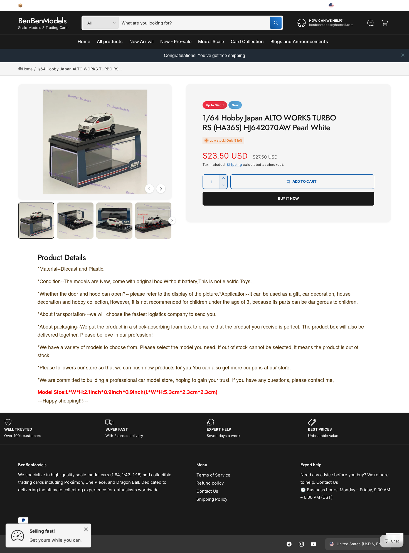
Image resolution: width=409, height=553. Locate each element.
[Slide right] (160, 188)
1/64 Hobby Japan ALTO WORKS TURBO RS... (79, 68)
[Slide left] (149, 188)
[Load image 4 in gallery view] (153, 221)
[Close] (86, 529)
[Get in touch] (370, 23)
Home (27, 68)
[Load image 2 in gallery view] (75, 221)
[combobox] (201, 23)
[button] (385, 23)
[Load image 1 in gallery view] (36, 221)
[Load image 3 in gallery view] (114, 221)
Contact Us (207, 491)
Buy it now (288, 198)
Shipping (234, 164)
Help (315, 5)
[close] (403, 55)
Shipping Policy (211, 499)
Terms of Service (213, 475)
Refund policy (209, 483)
